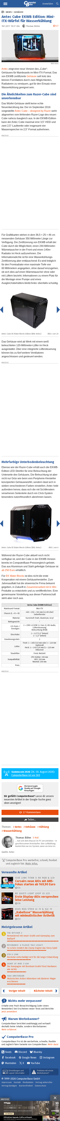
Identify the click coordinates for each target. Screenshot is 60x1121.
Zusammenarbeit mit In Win (41, 587)
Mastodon (10, 1063)
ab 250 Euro (8, 570)
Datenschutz (40, 1086)
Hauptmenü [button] (5, 3)
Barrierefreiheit (26, 1086)
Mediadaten (28, 1082)
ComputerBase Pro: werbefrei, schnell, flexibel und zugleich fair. (31, 862)
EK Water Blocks (15, 576)
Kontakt (17, 1082)
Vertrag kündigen (9, 1086)
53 (18, 919)
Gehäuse (18, 12)
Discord (22, 1052)
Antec (5, 69)
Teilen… (31, 819)
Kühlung (44, 826)
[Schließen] (55, 1098)
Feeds (8, 1052)
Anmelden (47, 3)
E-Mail (36, 838)
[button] (57, 4)
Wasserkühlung (13, 830)
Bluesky (37, 1052)
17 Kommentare (31, 812)
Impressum (7, 1082)
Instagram (48, 1057)
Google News (29, 1057)
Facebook (10, 1057)
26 (18, 903)
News (9, 12)
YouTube (35, 1063)
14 (18, 887)
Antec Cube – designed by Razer (33, 111)
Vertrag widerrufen (43, 1082)
